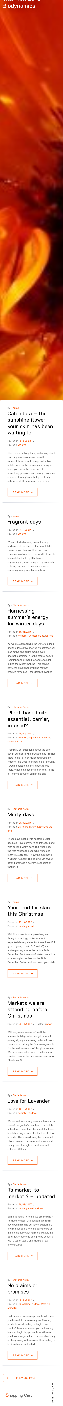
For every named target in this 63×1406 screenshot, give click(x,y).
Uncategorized (36, 635)
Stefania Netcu (21, 605)
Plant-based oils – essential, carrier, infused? (30, 719)
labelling (26, 1304)
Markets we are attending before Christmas (27, 1009)
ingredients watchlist (40, 737)
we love (22, 445)
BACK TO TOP (53, 1394)
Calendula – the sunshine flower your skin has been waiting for (30, 423)
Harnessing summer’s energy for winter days (28, 617)
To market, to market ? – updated (31, 1192)
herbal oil (23, 635)
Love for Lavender (29, 1100)
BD (19, 826)
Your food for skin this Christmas (29, 910)
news (49, 1024)
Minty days (21, 814)
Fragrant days (24, 521)
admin (16, 408)
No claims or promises (23, 1288)
